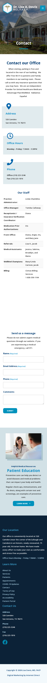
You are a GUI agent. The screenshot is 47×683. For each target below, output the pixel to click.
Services (6, 573)
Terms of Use (9, 591)
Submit (10, 410)
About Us (7, 570)
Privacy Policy (9, 594)
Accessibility (8, 597)
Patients (6, 577)
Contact (6, 587)
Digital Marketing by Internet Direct (23, 675)
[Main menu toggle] (42, 8)
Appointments (9, 580)
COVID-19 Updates (11, 584)
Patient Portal (9, 601)
